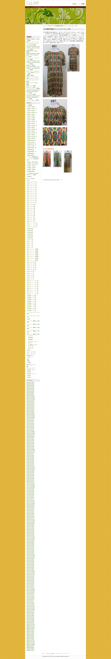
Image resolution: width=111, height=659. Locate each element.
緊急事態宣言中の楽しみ (32, 50)
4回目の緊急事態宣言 (31, 53)
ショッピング (32, 368)
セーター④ (31, 273)
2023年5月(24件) (30, 389)
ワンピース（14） (33, 197)
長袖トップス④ (32, 297)
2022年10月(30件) (30, 400)
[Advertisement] (62, 176)
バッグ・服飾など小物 (34, 334)
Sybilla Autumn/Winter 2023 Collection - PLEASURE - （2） (32, 97)
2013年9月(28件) (30, 558)
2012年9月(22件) (30, 576)
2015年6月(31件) (30, 528)
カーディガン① (32, 269)
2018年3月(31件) (30, 480)
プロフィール (46, 7)
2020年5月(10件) (30, 442)
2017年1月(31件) (30, 500)
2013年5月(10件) (30, 564)
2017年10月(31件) (30, 487)
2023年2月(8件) (30, 394)
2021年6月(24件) (30, 423)
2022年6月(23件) (30, 405)
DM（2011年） (32, 146)
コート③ (31, 243)
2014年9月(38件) (30, 541)
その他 (31, 348)
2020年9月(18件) (30, 436)
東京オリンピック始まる (32, 82)
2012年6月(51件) (30, 580)
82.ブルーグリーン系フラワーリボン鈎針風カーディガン (32, 73)
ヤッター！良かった (31, 100)
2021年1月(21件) (30, 430)
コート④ (31, 241)
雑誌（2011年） (32, 165)
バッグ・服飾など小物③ (33, 328)
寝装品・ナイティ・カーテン (32, 345)
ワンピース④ (32, 215)
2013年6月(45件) (30, 563)
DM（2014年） (32, 134)
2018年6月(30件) (30, 475)
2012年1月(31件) (30, 587)
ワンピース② (32, 219)
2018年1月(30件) (30, 483)
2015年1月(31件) (30, 535)
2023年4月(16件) (30, 391)
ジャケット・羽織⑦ (33, 249)
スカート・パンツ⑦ (33, 282)
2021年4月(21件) (30, 426)
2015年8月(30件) (30, 525)
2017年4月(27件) (30, 496)
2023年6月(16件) (30, 388)
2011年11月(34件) (30, 590)
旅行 (30, 375)
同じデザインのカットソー (74, 33)
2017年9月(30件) (30, 488)
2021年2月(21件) (30, 429)
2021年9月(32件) (30, 419)
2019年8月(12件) (30, 455)
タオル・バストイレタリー (33, 342)
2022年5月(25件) (30, 407)
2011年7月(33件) (30, 596)
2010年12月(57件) (30, 606)
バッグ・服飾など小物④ (33, 325)
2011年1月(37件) (30, 605)
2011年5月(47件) (30, 599)
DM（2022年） (32, 110)
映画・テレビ (32, 370)
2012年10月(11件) (30, 574)
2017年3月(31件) (30, 497)
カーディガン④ (32, 264)
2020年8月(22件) (30, 437)
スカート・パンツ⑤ (33, 286)
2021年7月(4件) (30, 421)
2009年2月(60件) (30, 638)
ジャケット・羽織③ (33, 256)
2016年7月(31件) (30, 509)
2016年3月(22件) (30, 515)
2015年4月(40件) (30, 531)
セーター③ (31, 275)
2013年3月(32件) (30, 567)
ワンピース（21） (33, 184)
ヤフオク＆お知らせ (36, 7)
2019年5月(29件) (30, 459)
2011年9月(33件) (30, 593)
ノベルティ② (32, 352)
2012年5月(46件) (30, 582)
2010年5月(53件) (30, 617)
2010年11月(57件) (30, 608)
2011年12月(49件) (30, 589)
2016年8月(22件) (30, 507)
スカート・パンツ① (33, 293)
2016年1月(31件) (30, 518)
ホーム (28, 7)
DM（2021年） (32, 114)
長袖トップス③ (32, 299)
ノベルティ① (32, 353)
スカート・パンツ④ (33, 288)
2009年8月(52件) (30, 630)
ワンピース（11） (33, 202)
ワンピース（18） (33, 189)
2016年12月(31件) (30, 502)
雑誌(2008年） (32, 171)
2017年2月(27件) (30, 499)
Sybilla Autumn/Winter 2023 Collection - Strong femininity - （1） (33, 68)
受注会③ (31, 234)
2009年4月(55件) (30, 635)
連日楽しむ (29, 65)
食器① (31, 339)
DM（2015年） (32, 131)
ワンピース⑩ (32, 204)
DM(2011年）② (32, 144)
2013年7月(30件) (30, 561)
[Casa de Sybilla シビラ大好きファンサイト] (32, 5)
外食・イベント (32, 373)
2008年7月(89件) (30, 649)
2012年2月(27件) (30, 586)
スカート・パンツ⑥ (33, 284)
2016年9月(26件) (30, 506)
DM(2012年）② (32, 140)
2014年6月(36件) (30, 545)
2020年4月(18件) (30, 443)
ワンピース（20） (33, 185)
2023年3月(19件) (30, 392)
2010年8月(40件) (30, 612)
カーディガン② (32, 267)
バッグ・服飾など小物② (33, 331)
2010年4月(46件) (30, 618)
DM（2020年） (32, 116)
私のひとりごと (31, 364)
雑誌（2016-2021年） (34, 162)
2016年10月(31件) (30, 504)
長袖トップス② (32, 301)
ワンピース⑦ (32, 210)
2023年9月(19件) (30, 384)
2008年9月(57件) (30, 646)
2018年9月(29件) (30, 471)
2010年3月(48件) (30, 619)
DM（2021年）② (33, 112)
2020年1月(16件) (30, 448)
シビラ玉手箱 (31, 178)
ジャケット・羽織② (33, 258)
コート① (31, 247)
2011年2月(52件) (30, 603)
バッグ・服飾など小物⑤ (33, 321)
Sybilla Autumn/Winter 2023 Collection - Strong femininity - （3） (33, 48)
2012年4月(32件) (30, 583)
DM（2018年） (32, 119)
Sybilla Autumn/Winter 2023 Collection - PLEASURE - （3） (32, 92)
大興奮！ (28, 75)
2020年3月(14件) (30, 445)
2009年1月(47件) (30, 640)
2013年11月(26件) (30, 555)
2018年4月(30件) (30, 478)
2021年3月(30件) (30, 427)
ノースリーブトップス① (33, 316)
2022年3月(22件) (30, 410)
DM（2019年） (32, 118)
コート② (31, 245)
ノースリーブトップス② (33, 313)
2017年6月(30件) (30, 493)
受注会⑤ (31, 230)
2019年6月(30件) (30, 458)
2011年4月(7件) (30, 600)
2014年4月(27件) (30, 548)
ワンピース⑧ (32, 208)
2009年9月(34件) (30, 628)
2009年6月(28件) (30, 633)
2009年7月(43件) (30, 631)
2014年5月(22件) (30, 547)
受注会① (31, 238)
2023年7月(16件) (30, 387)
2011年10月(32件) (30, 592)
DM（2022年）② (33, 108)
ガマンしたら (29, 94)
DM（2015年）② (33, 129)
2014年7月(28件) (30, 544)
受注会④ (31, 232)
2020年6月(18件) (30, 440)
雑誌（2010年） (32, 167)
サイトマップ (55, 7)
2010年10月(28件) (30, 609)
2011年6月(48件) (30, 598)
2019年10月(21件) (30, 452)
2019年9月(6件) (30, 453)
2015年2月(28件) (30, 534)
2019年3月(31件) (30, 462)
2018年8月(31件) (30, 472)
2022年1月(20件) (30, 413)
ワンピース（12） (33, 200)
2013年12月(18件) (30, 554)
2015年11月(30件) (30, 520)
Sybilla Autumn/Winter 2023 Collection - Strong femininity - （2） (33, 62)
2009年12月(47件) (30, 624)
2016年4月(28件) (30, 513)
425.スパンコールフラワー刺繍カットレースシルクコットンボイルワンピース (32, 78)
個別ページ (59, 179)
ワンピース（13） (33, 198)
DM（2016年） (32, 127)
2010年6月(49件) (30, 615)
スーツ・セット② (33, 225)
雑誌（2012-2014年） (34, 164)
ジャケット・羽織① (33, 260)
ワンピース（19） (33, 187)
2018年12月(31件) (30, 467)
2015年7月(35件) (30, 526)
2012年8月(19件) (30, 577)
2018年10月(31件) (30, 469)
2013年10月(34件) (30, 557)
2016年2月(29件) (30, 516)
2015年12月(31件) (30, 519)
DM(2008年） (32, 155)
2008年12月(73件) (30, 641)
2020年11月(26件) (30, 433)
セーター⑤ (31, 271)
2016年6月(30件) (30, 510)
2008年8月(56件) (30, 647)
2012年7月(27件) (30, 579)
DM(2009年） (32, 153)
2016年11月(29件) (30, 503)
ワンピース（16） (33, 193)
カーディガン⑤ (32, 262)
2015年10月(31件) (30, 522)
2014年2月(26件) (30, 551)
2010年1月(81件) (30, 622)
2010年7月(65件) (30, 614)
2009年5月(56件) (30, 634)
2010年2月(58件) (30, 621)
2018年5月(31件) (30, 477)
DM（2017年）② (33, 121)
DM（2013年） (32, 138)
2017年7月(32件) (30, 491)
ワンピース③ (32, 217)
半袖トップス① (32, 310)
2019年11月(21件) (30, 451)
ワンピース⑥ (32, 211)
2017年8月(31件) (30, 490)
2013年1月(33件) (30, 570)
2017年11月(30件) (30, 486)
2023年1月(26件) (30, 395)
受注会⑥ (50, 25)
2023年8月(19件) (30, 385)
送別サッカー (29, 85)
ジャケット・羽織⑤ (33, 252)
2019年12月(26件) (30, 449)
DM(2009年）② (32, 151)
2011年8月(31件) (30, 595)
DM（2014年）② (33, 133)
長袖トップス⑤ (32, 295)
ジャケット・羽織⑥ (33, 251)
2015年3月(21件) (30, 532)
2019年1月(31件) (30, 465)
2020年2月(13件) (30, 446)
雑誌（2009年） (32, 169)
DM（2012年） (32, 142)
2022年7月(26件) (30, 404)
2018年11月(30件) (30, 468)
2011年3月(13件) (30, 602)
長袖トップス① (32, 303)
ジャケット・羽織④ (33, 254)
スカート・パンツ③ (33, 290)
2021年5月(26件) (30, 424)
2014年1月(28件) (30, 552)
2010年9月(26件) (30, 611)
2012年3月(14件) (30, 584)
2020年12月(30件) (30, 432)
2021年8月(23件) (30, 420)
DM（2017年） (32, 123)
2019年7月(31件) (30, 456)
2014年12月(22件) (30, 536)
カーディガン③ (32, 265)
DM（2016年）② (33, 125)
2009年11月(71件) (30, 625)
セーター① (31, 279)
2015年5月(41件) (30, 529)
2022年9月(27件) (30, 401)
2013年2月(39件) (30, 568)
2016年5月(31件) (30, 512)
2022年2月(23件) (30, 411)
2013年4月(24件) (30, 566)
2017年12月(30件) (30, 484)
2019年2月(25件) (30, 464)
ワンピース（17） (33, 191)
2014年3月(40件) (30, 550)
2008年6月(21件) (30, 650)
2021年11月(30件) (30, 416)
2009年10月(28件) (30, 627)
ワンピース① (32, 221)
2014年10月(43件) (30, 539)
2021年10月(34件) (30, 417)
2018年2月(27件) (30, 481)
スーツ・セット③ (33, 223)
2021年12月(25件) (30, 414)
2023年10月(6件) (30, 382)
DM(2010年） (32, 149)
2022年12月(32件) (30, 397)
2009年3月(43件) (30, 637)
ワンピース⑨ (32, 206)
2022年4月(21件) (30, 408)
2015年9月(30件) (30, 523)
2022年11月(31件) (30, 398)
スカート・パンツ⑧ (33, 280)
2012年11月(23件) (30, 573)
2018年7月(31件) (30, 474)
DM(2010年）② (32, 147)
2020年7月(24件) (30, 439)
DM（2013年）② (33, 136)
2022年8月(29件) (30, 403)
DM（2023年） (32, 106)
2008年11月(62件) (30, 643)
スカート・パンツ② (33, 292)
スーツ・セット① (33, 226)
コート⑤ (31, 239)
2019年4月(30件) (30, 461)
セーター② (31, 277)
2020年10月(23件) (30, 435)
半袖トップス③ (32, 306)
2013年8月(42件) (30, 560)
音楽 (30, 371)
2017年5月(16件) (30, 494)
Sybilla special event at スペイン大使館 (33, 174)
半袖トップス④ (32, 305)
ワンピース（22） (33, 182)
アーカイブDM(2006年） (32, 159)
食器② (31, 337)
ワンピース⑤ (32, 213)
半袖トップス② (32, 308)
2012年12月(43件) (30, 571)
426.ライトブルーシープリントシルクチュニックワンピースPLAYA (32, 43)
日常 (30, 377)
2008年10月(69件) (30, 644)
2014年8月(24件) (30, 542)
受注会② (31, 236)
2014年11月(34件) (30, 538)
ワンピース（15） (33, 195)
